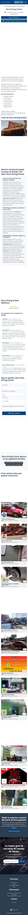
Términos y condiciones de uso (14, 893)
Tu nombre (5, 385)
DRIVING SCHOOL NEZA (7, 673)
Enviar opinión (15, 413)
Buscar (23, 861)
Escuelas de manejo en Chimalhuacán (15, 6)
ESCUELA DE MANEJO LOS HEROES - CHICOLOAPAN (11, 584)
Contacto (14, 902)
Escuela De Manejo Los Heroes (9, 630)
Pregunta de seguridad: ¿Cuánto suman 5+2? (13, 406)
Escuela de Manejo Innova (8, 519)
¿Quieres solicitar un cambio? (8, 111)
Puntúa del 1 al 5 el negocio (8, 391)
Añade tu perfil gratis (14, 831)
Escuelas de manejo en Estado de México (13, 462)
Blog (14, 886)
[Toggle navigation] (25, 2)
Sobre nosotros (14, 882)
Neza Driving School (7, 540)
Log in (14, 884)
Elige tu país (15, 909)
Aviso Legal (14, 894)
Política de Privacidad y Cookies (14, 896)
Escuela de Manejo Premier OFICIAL (11, 651)
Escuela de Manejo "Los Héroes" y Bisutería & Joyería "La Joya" (13, 763)
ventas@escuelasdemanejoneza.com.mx (14, 21)
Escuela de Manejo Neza (8, 562)
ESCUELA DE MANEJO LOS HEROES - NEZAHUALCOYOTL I (11, 717)
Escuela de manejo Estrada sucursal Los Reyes (13, 785)
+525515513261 (14, 17)
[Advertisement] (14, 38)
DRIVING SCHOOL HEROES (8, 694)
